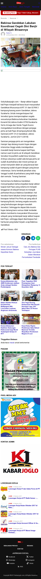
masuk (12, 343)
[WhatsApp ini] (38, 238)
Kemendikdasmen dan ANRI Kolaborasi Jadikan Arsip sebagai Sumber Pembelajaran (10, 284)
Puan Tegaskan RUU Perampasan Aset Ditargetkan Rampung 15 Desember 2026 (31, 284)
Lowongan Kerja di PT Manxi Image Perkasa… (21, 531)
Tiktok (31, 563)
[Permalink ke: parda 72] (3, 34)
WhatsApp (12, 560)
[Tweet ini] (28, 238)
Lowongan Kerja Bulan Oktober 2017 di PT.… (23, 515)
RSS (21, 566)
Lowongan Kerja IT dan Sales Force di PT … (24, 490)
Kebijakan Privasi (11, 545)
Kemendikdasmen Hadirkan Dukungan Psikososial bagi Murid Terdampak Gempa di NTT (9, 330)
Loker (10, 487)
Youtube (12, 563)
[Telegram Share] (33, 238)
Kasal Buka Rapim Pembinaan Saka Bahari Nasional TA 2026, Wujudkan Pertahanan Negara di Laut (30, 330)
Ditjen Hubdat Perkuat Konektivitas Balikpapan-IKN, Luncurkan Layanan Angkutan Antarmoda (9, 306)
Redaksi (30, 545)
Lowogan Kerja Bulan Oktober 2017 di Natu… (22, 506)
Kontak (20, 549)
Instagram (31, 560)
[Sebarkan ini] (23, 238)
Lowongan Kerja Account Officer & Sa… (23, 523)
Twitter (31, 557)
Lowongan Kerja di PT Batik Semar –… (23, 498)
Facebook (12, 557)
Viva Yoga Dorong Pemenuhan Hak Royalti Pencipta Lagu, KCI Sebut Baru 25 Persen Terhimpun (30, 306)
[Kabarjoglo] (20, 3)
